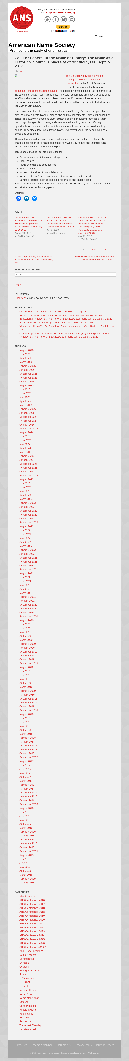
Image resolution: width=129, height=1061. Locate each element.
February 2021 (27, 597)
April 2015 (25, 871)
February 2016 (27, 831)
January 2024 (27, 460)
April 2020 (25, 636)
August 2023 (26, 479)
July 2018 (24, 718)
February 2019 (27, 690)
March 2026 (26, 362)
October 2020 (26, 612)
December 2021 (28, 557)
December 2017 (28, 745)
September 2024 (28, 428)
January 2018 (27, 741)
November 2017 (28, 749)
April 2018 (25, 730)
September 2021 (28, 569)
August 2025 (26, 385)
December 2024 (28, 417)
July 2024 (24, 436)
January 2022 (27, 553)
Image (20, 71)
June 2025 (25, 393)
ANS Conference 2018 (32, 908)
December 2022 (28, 510)
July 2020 (24, 624)
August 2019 (26, 667)
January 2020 (27, 647)
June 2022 (25, 534)
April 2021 (25, 589)
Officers (23, 1002)
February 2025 (27, 409)
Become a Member (41, 1045)
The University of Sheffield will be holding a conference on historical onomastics (84, 80)
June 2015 (25, 863)
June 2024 (25, 440)
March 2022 (26, 546)
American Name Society (41, 45)
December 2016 (28, 792)
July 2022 (24, 530)
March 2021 (26, 593)
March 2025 (26, 405)
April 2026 (25, 358)
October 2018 (26, 706)
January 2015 (27, 882)
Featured (24, 974)
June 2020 (25, 628)
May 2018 (24, 726)
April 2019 (25, 683)
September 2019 (28, 663)
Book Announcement (31, 951)
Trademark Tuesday (30, 1025)
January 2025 (27, 413)
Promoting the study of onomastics (38, 50)
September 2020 (28, 616)
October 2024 (26, 424)
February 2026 (27, 366)
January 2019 (27, 694)
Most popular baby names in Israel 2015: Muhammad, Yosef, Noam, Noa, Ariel (34, 259)
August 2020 (26, 620)
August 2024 (26, 432)
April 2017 (25, 777)
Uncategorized (27, 1029)
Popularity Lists (27, 1009)
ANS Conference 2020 (32, 919)
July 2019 (24, 671)
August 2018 (26, 714)
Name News (26, 994)
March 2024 (26, 452)
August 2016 (26, 808)
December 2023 (28, 463)
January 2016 (27, 835)
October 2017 (26, 753)
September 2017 (28, 757)
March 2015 (26, 874)
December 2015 (28, 839)
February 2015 (27, 878)
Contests (24, 962)
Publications (26, 1013)
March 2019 (26, 687)
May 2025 (24, 397)
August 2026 (26, 350)
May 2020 (24, 632)
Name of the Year (29, 998)
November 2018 (28, 702)
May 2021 (24, 585)
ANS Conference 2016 (32, 900)
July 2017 (24, 765)
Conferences (109, 250)
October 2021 (26, 565)
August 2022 (26, 526)
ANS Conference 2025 (32, 939)
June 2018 (25, 722)
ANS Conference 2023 (32, 931)
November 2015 (28, 843)
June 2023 (25, 487)
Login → (19, 284)
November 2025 (28, 377)
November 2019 (28, 655)
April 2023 (25, 495)
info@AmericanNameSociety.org (60, 12)
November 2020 (28, 608)
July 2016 (24, 812)
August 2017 (26, 761)
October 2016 (26, 800)
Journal (23, 986)
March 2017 (26, 781)
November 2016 (28, 796)
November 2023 (28, 467)
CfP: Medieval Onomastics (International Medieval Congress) (53, 311)
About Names (27, 896)
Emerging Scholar (29, 970)
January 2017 (27, 788)
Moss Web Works (91, 1053)
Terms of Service (105, 1045)
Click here (20, 298)
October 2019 (26, 659)
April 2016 (25, 824)
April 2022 (25, 542)
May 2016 (24, 820)
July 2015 (24, 859)
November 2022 (28, 514)
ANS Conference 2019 (32, 915)
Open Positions (27, 1005)
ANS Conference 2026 (32, 943)
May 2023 (24, 491)
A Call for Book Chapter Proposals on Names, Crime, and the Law (56, 322)
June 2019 (25, 675)
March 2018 (26, 734)
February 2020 (27, 644)
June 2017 (25, 769)
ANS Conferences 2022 (32, 947)
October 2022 (26, 518)
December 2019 (28, 651)
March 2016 (26, 827)
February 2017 (27, 784)
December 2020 (28, 604)
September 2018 (28, 710)
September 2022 (28, 522)
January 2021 (27, 600)
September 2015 (28, 851)
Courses (24, 966)
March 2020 (26, 640)
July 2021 (24, 577)
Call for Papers (98, 250)
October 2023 (26, 471)
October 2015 (26, 847)
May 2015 (24, 867)
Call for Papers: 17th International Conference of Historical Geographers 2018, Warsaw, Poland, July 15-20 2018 (28, 223)
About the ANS (64, 1045)
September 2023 (28, 475)
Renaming (25, 1017)
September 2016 (28, 804)
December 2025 (28, 373)
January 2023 (27, 507)
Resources (25, 1021)
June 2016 (25, 816)
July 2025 (24, 389)
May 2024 (24, 444)
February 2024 (27, 456)
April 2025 (25, 401)
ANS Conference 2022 (32, 927)
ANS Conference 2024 (32, 935)
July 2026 (24, 354)
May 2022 (24, 538)
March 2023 (26, 499)
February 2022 (27, 550)
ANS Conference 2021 (32, 923)
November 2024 (28, 420)
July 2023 (24, 483)
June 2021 (25, 581)
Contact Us (21, 1045)
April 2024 (25, 448)
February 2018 (27, 737)
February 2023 (27, 503)
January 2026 (27, 370)
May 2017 (24, 773)
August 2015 (26, 855)
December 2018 (28, 698)
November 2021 (28, 561)
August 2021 (26, 573)
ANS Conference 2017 (32, 904)
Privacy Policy (84, 1045)
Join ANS (24, 982)
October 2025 (26, 381)
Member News (27, 990)
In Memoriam (26, 978)
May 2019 (24, 679)
